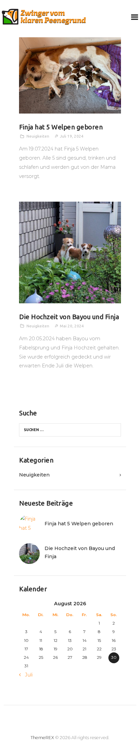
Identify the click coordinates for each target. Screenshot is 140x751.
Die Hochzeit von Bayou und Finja (69, 317)
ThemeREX (42, 737)
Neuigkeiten (38, 136)
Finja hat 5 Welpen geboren (61, 127)
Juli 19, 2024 (72, 136)
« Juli (27, 675)
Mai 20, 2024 (72, 326)
